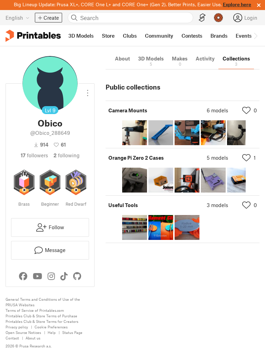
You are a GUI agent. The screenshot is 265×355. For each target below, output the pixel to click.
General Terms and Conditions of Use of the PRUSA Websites (43, 302)
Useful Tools (123, 205)
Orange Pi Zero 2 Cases (136, 158)
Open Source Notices (23, 332)
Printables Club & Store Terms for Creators (42, 321)
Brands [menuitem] (218, 35)
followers (34, 155)
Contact (12, 338)
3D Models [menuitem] (81, 35)
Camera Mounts (127, 110)
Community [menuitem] (159, 35)
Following (66, 155)
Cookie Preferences (51, 327)
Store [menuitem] (108, 35)
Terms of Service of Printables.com (35, 310)
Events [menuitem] (244, 35)
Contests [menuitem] (191, 35)
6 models (217, 110)
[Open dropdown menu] (88, 90)
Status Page (72, 332)
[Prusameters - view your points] (218, 17)
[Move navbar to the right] (255, 35)
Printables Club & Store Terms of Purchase (41, 316)
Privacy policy (17, 327)
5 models (217, 158)
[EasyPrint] (202, 18)
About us (33, 338)
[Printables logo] (33, 36)
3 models (217, 205)
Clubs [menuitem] (130, 35)
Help (52, 332)
